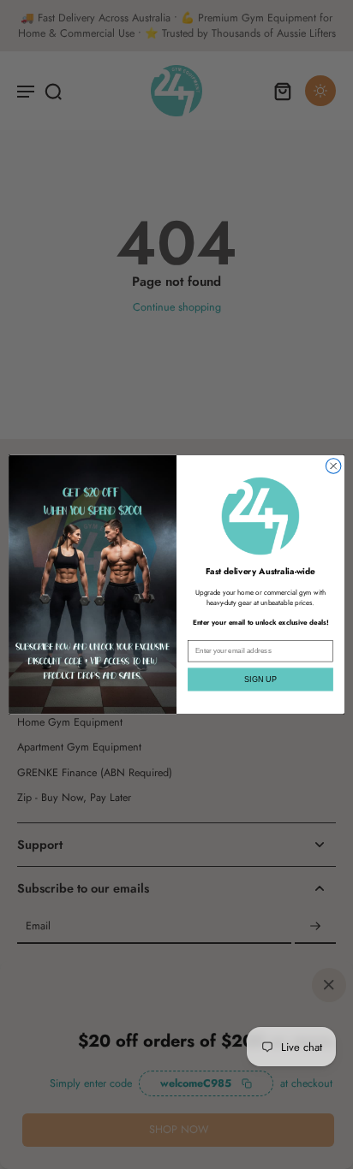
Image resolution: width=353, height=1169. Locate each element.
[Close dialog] (333, 466)
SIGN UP (260, 679)
